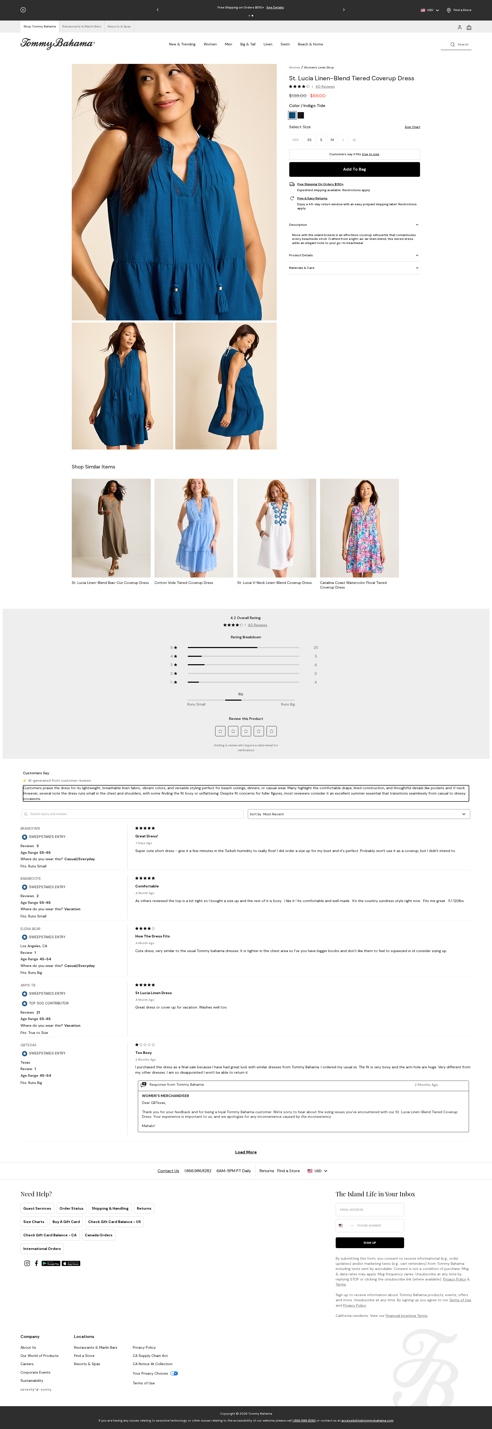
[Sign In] (460, 27)
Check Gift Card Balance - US (114, 1221)
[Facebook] (37, 1263)
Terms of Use (460, 1300)
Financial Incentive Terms (406, 1315)
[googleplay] (51, 1263)
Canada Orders (98, 1235)
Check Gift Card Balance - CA (50, 1235)
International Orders (42, 1248)
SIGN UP (370, 1243)
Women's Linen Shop (319, 67)
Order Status (71, 1208)
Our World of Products (39, 1355)
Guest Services (37, 1208)
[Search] (456, 44)
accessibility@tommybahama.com (367, 1420)
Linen (268, 44)
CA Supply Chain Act (150, 1355)
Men (228, 44)
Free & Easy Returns (312, 198)
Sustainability (31, 1380)
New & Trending (182, 44)
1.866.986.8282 (304, 1420)
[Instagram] (27, 1263)
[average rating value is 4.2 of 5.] (300, 86)
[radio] (292, 115)
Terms (341, 1284)
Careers (27, 1364)
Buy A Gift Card (66, 1221)
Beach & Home (310, 44)
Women (210, 44)
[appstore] (70, 1263)
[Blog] (35, 1389)
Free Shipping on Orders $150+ (320, 184)
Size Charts (33, 1221)
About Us (28, 1347)
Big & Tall (247, 44)
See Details (275, 7)
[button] (249, 15)
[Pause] (23, 10)
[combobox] (345, 1225)
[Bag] (469, 27)
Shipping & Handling (110, 1208)
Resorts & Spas (87, 1364)
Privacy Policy (454, 1279)
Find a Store (84, 1355)
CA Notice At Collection (152, 1364)
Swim (285, 44)
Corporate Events (35, 1372)
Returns (144, 1208)
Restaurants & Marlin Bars (95, 1347)
